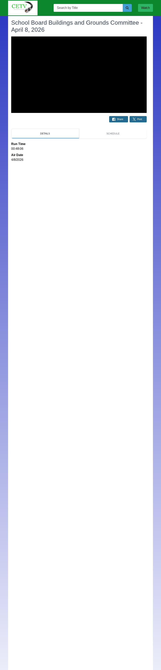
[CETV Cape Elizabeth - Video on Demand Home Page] (23, 8)
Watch (145, 7)
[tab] (45, 134)
